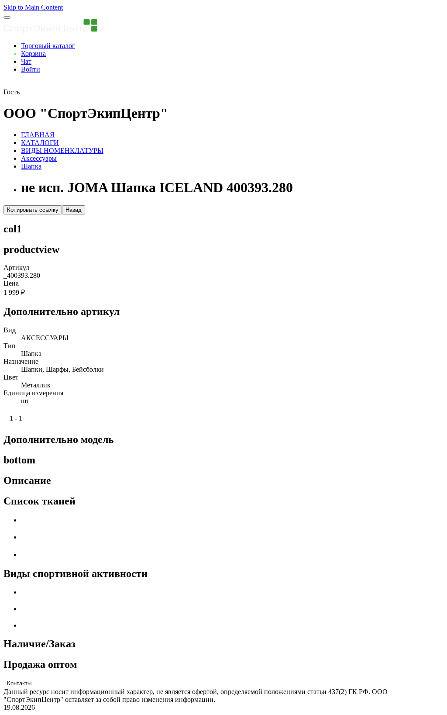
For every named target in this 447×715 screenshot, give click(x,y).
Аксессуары (39, 158)
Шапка (31, 166)
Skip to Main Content (33, 7)
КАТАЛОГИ (40, 142)
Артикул (16, 267)
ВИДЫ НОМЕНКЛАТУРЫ (62, 150)
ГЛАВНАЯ (38, 134)
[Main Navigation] (6, 17)
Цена (11, 283)
